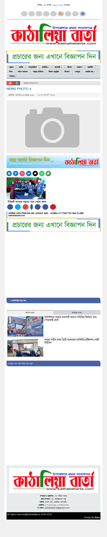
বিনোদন (66, 71)
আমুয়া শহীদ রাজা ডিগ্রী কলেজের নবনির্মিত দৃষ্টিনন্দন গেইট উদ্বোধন (71, 341)
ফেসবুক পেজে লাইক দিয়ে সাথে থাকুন (20, 363)
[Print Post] (9, 173)
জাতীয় (21, 67)
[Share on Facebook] (10, 207)
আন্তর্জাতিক (32, 67)
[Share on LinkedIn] (31, 207)
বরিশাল (69, 67)
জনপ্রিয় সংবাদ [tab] (77, 312)
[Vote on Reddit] (38, 207)
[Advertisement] (53, 264)
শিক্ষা (10, 71)
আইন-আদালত (23, 71)
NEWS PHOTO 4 (19, 89)
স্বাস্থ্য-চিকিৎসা (38, 71)
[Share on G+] (25, 207)
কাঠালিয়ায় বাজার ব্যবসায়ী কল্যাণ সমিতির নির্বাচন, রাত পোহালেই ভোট (70, 319)
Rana (97, 517)
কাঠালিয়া (45, 67)
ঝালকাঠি (58, 67)
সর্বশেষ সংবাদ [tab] (29, 312)
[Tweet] (18, 207)
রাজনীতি (90, 67)
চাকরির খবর (89, 71)
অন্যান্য (12, 76)
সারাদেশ (79, 67)
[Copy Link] (48, 173)
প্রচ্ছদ (11, 67)
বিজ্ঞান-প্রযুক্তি (54, 71)
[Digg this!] (45, 207)
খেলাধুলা (77, 71)
